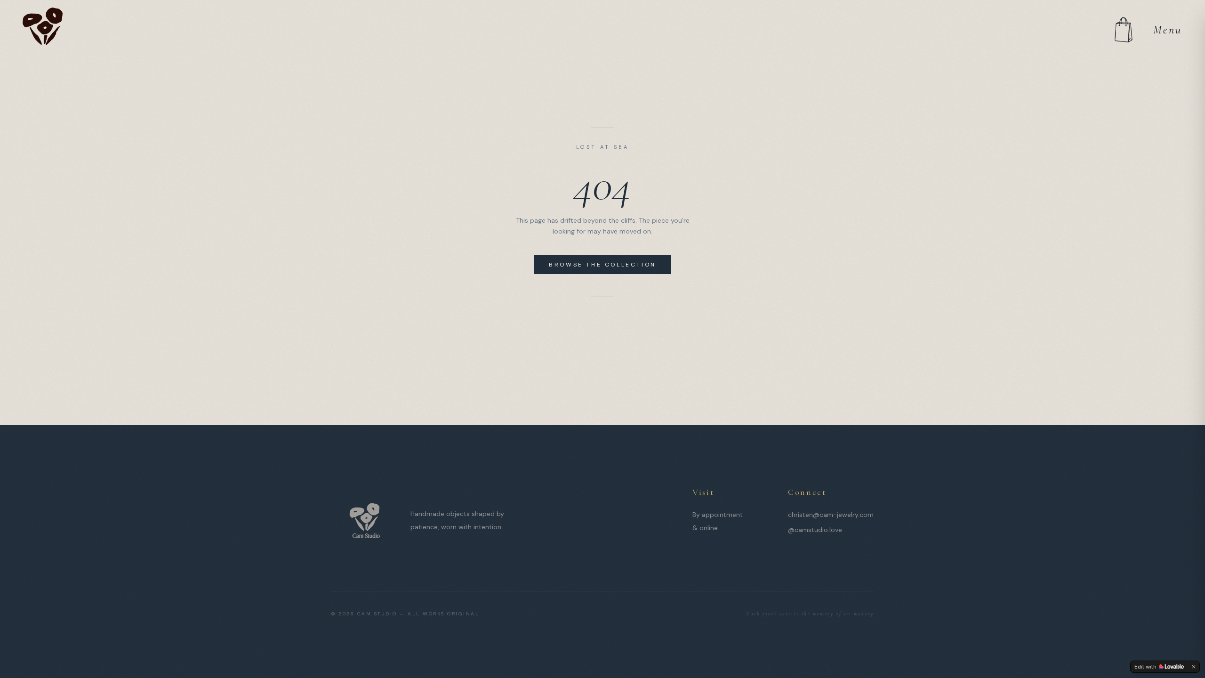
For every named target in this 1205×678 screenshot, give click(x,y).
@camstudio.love (815, 529)
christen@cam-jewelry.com (831, 514)
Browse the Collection (602, 264)
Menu (1167, 30)
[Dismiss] (1193, 666)
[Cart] (1123, 30)
